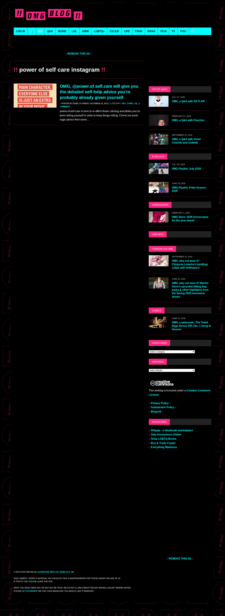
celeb (114, 31)
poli (183, 31)
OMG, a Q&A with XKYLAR (188, 101)
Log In (20, 31)
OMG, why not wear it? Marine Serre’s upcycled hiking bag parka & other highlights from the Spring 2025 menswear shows (190, 290)
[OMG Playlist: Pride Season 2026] (159, 191)
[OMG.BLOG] (49, 14)
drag (151, 31)
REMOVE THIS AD (78, 53)
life (127, 31)
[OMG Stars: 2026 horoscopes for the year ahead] (159, 220)
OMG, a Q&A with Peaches (188, 120)
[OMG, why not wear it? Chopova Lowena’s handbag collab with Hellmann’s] (159, 264)
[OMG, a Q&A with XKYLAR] (159, 104)
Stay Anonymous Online (166, 434)
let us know (29, 591)
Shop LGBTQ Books (163, 438)
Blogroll (156, 411)
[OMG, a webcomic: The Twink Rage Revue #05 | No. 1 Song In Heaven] (159, 325)
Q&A (50, 31)
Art (124, 103)
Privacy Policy (160, 403)
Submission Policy (162, 407)
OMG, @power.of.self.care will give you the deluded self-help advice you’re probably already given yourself (99, 92)
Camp (130, 103)
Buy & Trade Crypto (163, 443)
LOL (74, 31)
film (163, 31)
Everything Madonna (164, 447)
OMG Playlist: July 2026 (186, 168)
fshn (138, 31)
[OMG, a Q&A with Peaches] (159, 123)
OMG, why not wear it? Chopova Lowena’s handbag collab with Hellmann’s (190, 264)
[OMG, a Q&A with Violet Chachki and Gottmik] (159, 142)
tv (173, 31)
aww (85, 31)
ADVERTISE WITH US (48, 572)
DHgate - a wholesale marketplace (172, 430)
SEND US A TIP (67, 572)
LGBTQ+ (99, 31)
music (62, 31)
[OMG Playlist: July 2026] (159, 172)
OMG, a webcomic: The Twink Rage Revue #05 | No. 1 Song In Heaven (191, 326)
